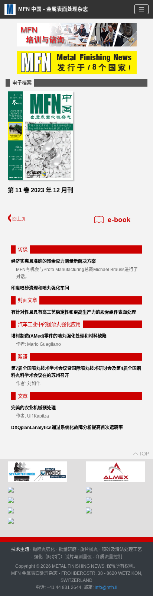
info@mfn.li (105, 587)
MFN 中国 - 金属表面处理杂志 (52, 9)
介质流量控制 (108, 557)
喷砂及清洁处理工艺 (122, 549)
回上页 (18, 219)
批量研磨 (67, 549)
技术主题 (20, 549)
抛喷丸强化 (44, 549)
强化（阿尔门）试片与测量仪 (63, 557)
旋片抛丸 (89, 549)
